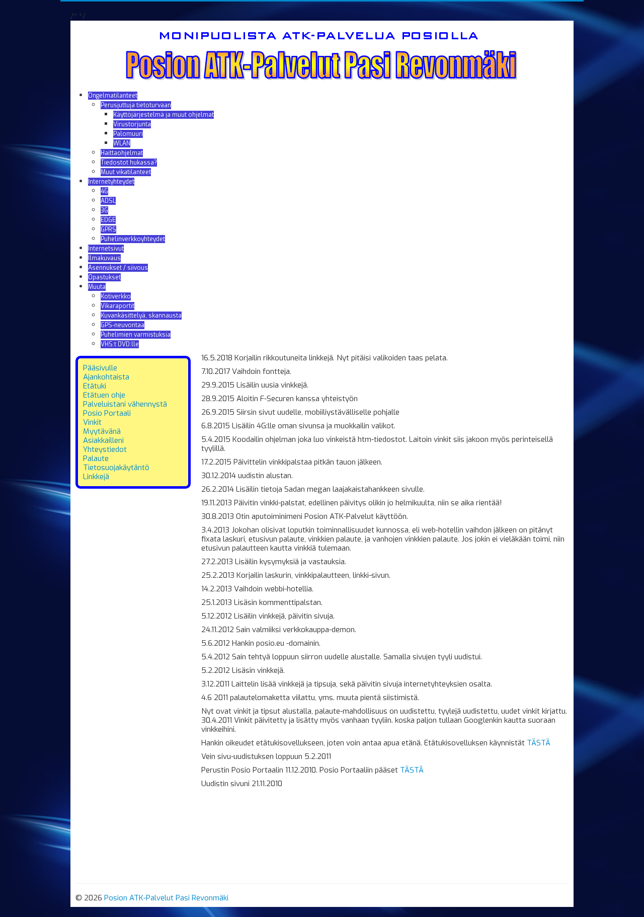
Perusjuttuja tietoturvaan (136, 105)
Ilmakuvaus (104, 258)
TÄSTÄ (538, 743)
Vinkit (92, 422)
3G (104, 210)
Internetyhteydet (111, 182)
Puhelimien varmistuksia (136, 335)
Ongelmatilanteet (112, 96)
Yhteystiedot (105, 449)
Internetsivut (106, 249)
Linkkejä (96, 476)
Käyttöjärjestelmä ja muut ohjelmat (163, 115)
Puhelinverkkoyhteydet (133, 239)
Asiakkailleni (103, 440)
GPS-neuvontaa (122, 325)
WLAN (121, 143)
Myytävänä (102, 431)
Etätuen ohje (104, 395)
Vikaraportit (117, 306)
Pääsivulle (100, 367)
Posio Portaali (107, 413)
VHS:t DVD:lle (120, 344)
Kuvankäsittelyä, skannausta (141, 316)
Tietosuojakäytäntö (116, 467)
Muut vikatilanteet (126, 172)
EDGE (108, 220)
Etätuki (94, 386)
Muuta (97, 287)
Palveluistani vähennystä (125, 404)
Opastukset (104, 277)
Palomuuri (128, 134)
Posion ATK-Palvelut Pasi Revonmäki (166, 898)
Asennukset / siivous (118, 268)
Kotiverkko (116, 296)
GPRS (108, 229)
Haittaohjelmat (122, 153)
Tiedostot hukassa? (129, 163)
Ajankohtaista (106, 376)
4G (104, 191)
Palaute (96, 458)
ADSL (108, 201)
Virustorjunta (132, 124)
